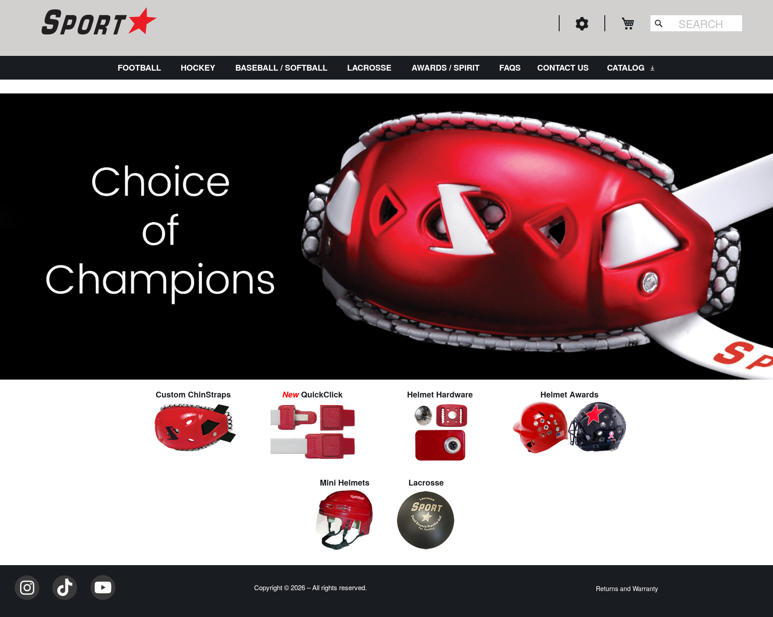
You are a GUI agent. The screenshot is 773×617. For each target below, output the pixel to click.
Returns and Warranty (627, 588)
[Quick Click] (313, 430)
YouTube (102, 587)
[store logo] (98, 22)
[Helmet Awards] (570, 426)
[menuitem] (141, 68)
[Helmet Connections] (440, 430)
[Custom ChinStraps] (193, 426)
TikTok (64, 587)
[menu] (386, 68)
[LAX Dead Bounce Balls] (426, 518)
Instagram (26, 587)
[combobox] (696, 23)
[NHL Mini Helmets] (344, 518)
